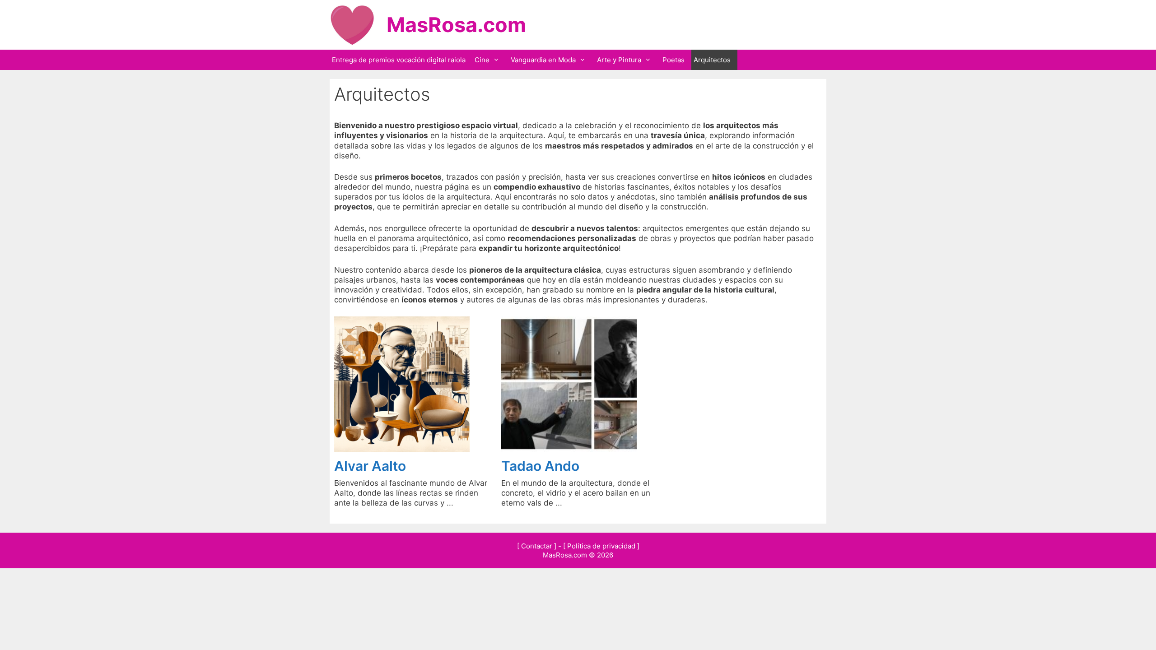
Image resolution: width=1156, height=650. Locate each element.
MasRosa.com (456, 24)
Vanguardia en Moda (543, 60)
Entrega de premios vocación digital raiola (399, 60)
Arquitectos (712, 60)
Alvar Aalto (370, 466)
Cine (482, 60)
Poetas (673, 60)
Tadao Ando (540, 466)
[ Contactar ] (536, 546)
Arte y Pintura (619, 60)
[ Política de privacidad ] (601, 546)
